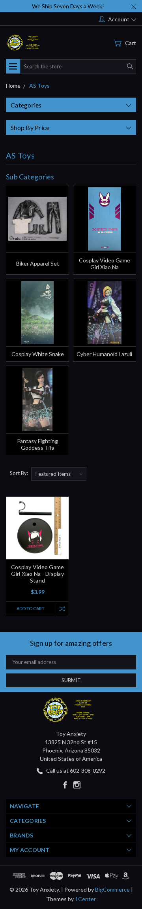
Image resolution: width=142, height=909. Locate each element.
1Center (85, 899)
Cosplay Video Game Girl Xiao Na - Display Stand (37, 574)
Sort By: (19, 473)
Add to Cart (31, 608)
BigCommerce (112, 889)
